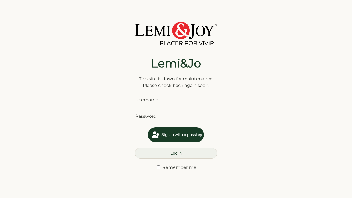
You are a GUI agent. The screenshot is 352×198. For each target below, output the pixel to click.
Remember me (178, 167)
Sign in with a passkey (181, 134)
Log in (176, 153)
